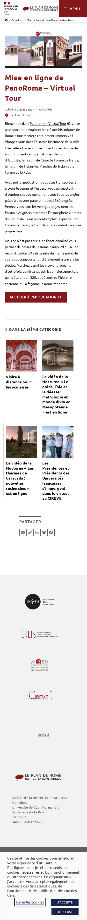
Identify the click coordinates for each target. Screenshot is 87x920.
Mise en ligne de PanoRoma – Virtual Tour (50, 20)
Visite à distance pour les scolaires (18, 381)
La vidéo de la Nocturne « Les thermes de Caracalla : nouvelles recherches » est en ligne (20, 478)
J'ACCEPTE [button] (64, 902)
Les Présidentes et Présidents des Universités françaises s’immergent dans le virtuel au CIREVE (56, 481)
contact (43, 734)
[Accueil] (6, 20)
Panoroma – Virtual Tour (48, 123)
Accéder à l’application (33, 297)
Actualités (45, 109)
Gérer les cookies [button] (30, 902)
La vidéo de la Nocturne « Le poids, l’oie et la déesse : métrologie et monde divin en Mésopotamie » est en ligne (56, 394)
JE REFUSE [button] (65, 912)
